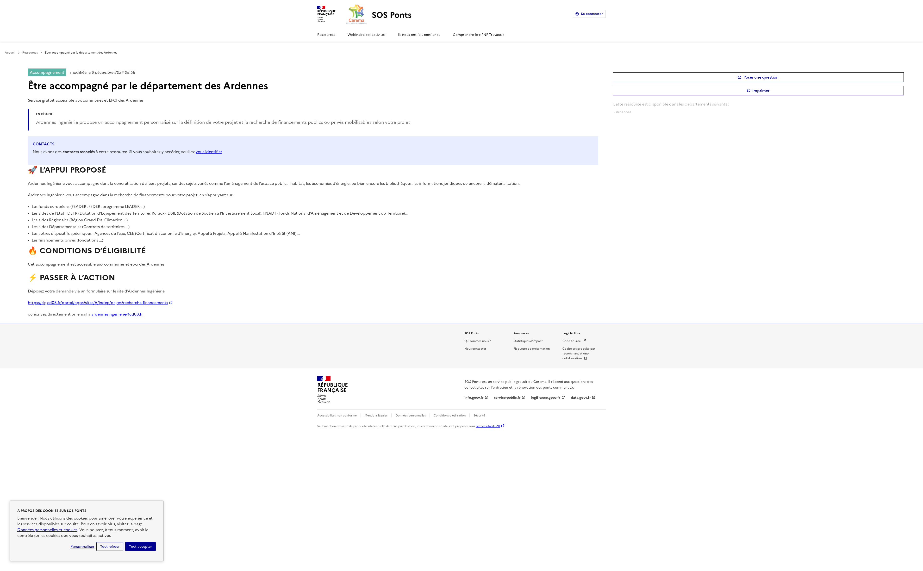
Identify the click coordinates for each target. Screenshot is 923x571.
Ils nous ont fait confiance (419, 34)
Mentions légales (376, 415)
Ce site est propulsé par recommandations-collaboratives (578, 353)
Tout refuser (109, 546)
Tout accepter (140, 546)
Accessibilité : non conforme (337, 415)
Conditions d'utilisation (450, 415)
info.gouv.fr (474, 397)
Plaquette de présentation (531, 349)
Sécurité (479, 415)
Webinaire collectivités (366, 34)
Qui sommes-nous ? (477, 341)
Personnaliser (82, 546)
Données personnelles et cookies (47, 530)
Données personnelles (410, 415)
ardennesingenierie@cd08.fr (117, 314)
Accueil (10, 52)
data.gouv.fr (581, 397)
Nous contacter (475, 349)
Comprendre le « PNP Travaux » (478, 34)
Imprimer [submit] (760, 90)
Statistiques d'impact (528, 341)
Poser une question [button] (761, 77)
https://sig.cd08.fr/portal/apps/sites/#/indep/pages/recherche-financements (98, 302)
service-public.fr (507, 397)
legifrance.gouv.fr (545, 397)
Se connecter (592, 13)
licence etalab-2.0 (488, 426)
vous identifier (209, 152)
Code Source (574, 341)
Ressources (326, 34)
